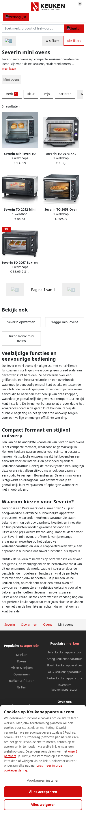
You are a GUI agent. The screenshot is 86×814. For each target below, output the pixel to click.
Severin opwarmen (21, 322)
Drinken (21, 655)
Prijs (47, 94)
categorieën (29, 645)
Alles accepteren (43, 792)
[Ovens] (9, 41)
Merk (11, 94)
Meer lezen (9, 68)
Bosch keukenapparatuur (64, 665)
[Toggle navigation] (7, 7)
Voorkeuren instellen (43, 780)
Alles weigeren (43, 804)
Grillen (21, 687)
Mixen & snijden (22, 668)
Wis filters (52, 41)
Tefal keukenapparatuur (64, 652)
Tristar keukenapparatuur (64, 678)
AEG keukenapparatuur (64, 672)
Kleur (31, 94)
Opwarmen (21, 674)
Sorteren (65, 94)
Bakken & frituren (21, 681)
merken (72, 643)
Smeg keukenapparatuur (64, 659)
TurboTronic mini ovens (21, 338)
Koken (21, 661)
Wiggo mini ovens (64, 322)
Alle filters (74, 41)
